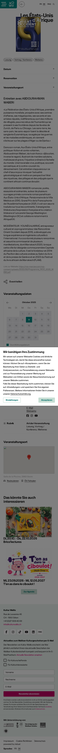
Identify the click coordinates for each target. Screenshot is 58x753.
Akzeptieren (46, 400)
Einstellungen (12, 400)
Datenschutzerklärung (20, 394)
